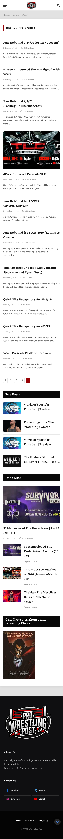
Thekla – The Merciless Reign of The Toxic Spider (40, 597)
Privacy (29, 821)
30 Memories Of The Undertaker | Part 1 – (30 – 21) (41, 551)
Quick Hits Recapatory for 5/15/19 (27, 299)
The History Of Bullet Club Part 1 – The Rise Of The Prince (41, 462)
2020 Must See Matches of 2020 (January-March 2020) (40, 574)
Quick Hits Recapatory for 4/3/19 (26, 326)
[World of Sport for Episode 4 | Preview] (12, 443)
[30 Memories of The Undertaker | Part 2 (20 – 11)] (31, 504)
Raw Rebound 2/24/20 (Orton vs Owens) (31, 42)
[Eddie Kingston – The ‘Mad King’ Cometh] (12, 426)
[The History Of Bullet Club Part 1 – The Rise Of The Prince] (12, 461)
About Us (42, 821)
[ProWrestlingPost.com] (31, 5)
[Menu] (5, 5)
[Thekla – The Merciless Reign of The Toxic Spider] (12, 596)
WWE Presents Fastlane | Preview (27, 353)
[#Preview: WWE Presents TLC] (31, 150)
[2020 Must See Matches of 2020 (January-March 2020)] (12, 573)
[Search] (58, 5)
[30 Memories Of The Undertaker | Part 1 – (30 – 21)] (12, 550)
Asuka (16, 15)
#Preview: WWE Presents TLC (24, 174)
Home (7, 15)
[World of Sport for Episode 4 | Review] (12, 408)
